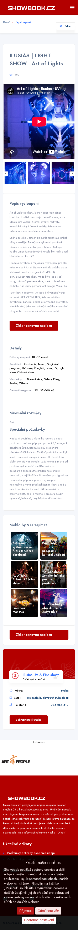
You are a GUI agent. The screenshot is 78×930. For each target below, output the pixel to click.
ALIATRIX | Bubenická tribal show (24, 579)
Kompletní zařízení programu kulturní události (53, 549)
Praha (64, 691)
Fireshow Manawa (19, 610)
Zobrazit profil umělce (28, 720)
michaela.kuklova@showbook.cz (47, 698)
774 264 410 (59, 705)
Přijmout (25, 911)
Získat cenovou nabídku (34, 325)
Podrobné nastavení (39, 920)
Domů (6, 22)
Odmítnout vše (48, 911)
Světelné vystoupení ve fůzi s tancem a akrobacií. (23, 549)
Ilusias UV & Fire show (41, 674)
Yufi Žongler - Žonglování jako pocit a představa (53, 577)
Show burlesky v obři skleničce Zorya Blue (53, 608)
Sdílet (68, 26)
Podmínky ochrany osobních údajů (31, 853)
